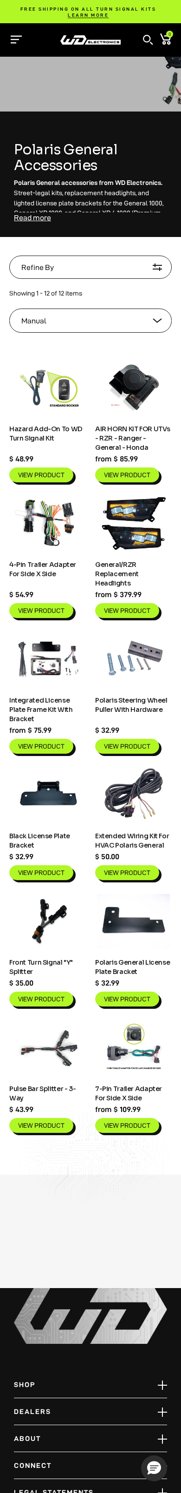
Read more (32, 218)
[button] (148, 40)
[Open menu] (16, 39)
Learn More (88, 15)
